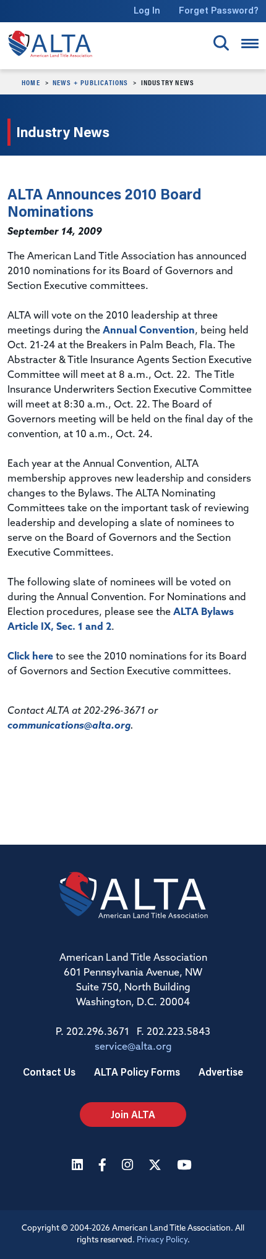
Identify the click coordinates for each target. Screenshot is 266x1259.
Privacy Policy (162, 1240)
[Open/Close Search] (221, 43)
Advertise (221, 1071)
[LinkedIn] (79, 1166)
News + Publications (91, 82)
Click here (30, 657)
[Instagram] (129, 1166)
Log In (147, 10)
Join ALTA (133, 1114)
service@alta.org (133, 1047)
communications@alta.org (69, 726)
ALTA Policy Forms (137, 1071)
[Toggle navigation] (250, 43)
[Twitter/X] (156, 1166)
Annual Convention (149, 331)
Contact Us (49, 1071)
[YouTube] (185, 1166)
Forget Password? (219, 10)
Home (31, 82)
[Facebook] (103, 1166)
